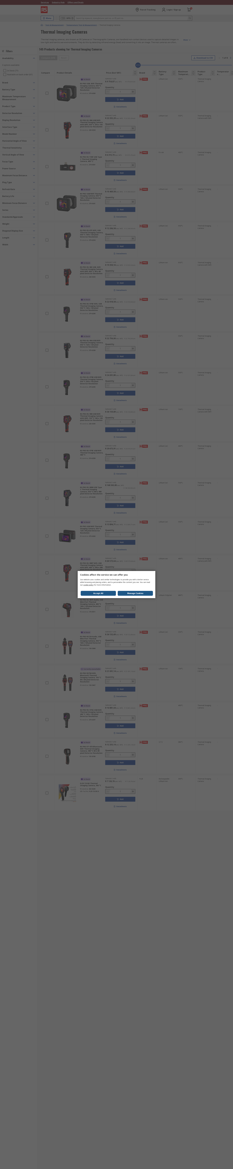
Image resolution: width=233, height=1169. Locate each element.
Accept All (98, 593)
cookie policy (88, 585)
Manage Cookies (135, 593)
